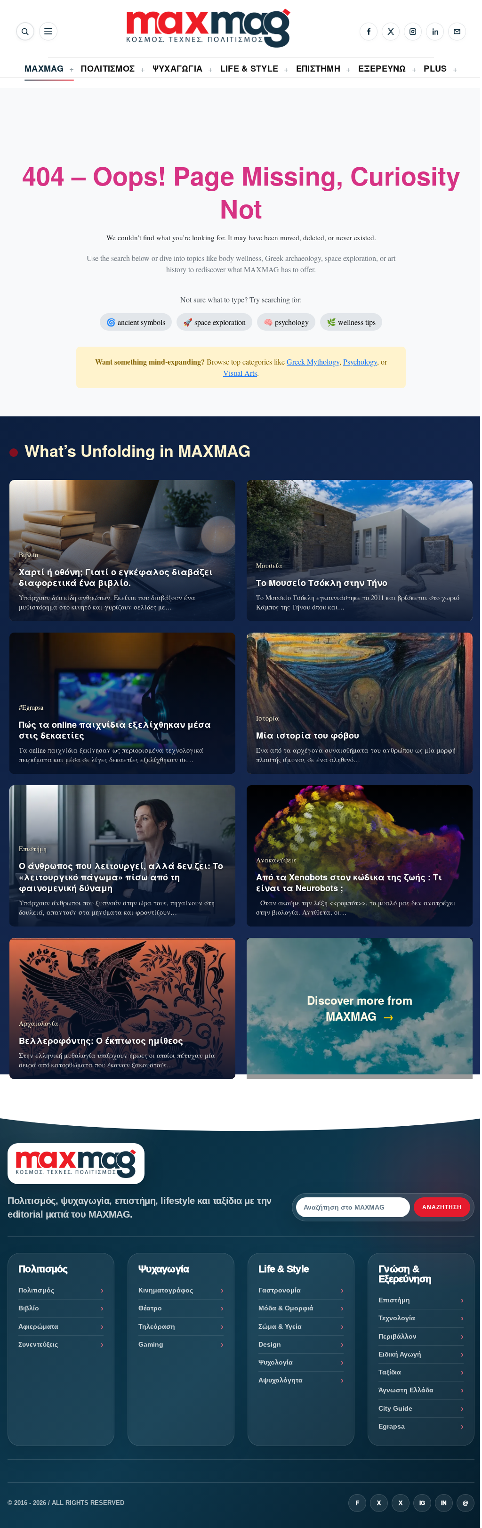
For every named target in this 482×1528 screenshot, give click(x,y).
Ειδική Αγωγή (399, 1354)
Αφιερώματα (38, 1326)
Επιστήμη (394, 1300)
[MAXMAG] (208, 28)
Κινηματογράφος (165, 1290)
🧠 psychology (286, 322)
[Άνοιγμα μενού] (48, 31)
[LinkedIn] (435, 32)
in (444, 1503)
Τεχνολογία (396, 1318)
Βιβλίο (28, 1308)
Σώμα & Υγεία (280, 1326)
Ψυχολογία (275, 1362)
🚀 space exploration (214, 322)
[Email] (457, 32)
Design (269, 1344)
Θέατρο (150, 1308)
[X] (391, 32)
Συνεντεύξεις (38, 1344)
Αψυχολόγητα (280, 1380)
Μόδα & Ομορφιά (285, 1308)
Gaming (150, 1344)
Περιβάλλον (397, 1336)
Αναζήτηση (442, 1207)
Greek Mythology (313, 361)
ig (422, 1503)
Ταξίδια (389, 1372)
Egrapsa (391, 1426)
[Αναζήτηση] (25, 31)
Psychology (360, 361)
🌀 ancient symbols (135, 322)
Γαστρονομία (279, 1290)
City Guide (395, 1408)
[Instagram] (413, 32)
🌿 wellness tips (351, 322)
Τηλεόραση (156, 1326)
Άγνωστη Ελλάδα (406, 1390)
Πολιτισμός (36, 1290)
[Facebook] (369, 32)
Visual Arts (240, 373)
